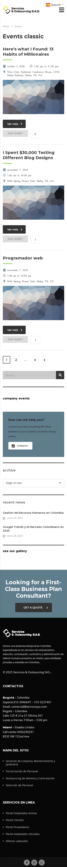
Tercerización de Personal (22, 771)
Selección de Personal (19, 785)
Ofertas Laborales (17, 841)
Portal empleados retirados (23, 834)
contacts (22, 445)
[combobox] (33, 483)
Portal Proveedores (17, 827)
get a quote (32, 607)
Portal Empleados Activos (21, 813)
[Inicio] (21, 9)
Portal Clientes (15, 820)
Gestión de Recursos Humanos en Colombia (33, 512)
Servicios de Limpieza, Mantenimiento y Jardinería (30, 762)
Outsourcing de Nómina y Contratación (30, 778)
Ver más (12, 124)
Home (6, 26)
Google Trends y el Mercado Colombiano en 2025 (33, 528)
